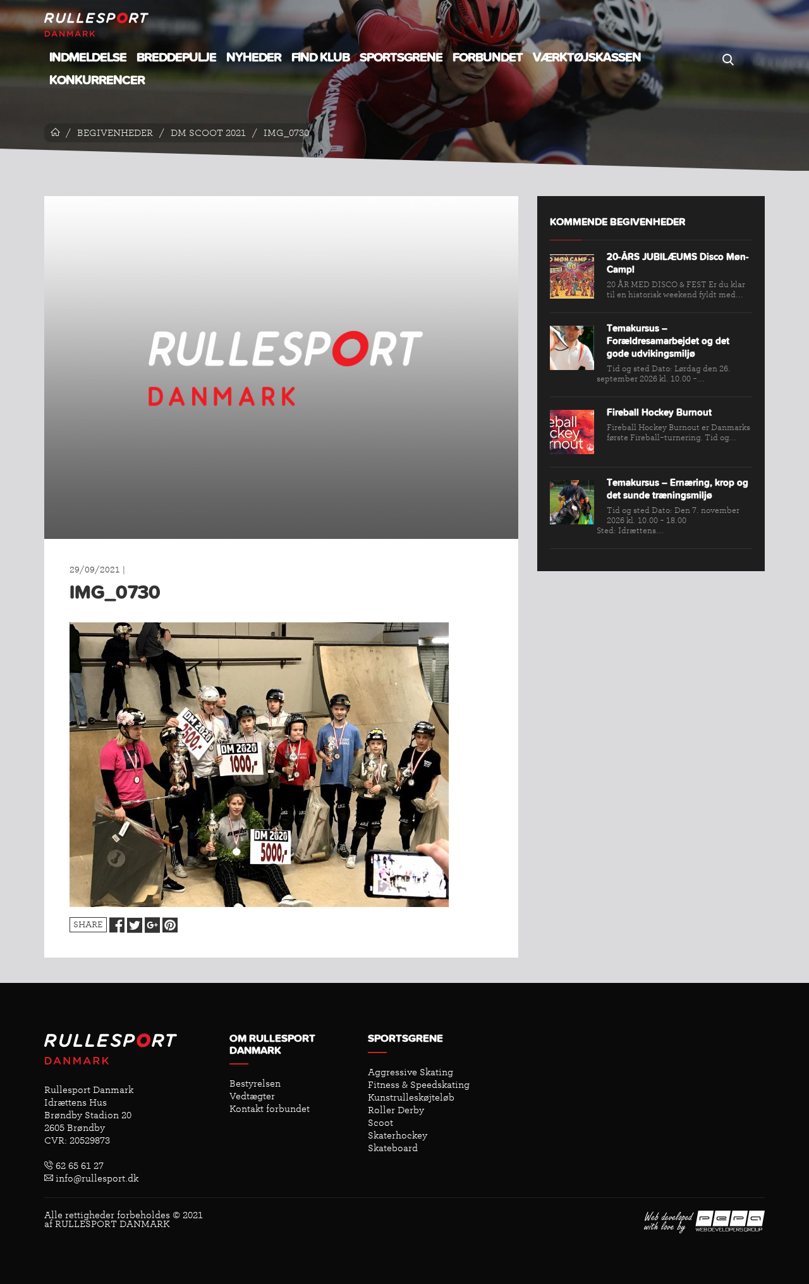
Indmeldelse (87, 57)
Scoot (380, 1123)
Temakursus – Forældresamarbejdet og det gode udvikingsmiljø (668, 341)
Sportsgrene (401, 57)
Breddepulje (176, 57)
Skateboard (393, 1148)
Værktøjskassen (587, 57)
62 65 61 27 (78, 1166)
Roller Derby (396, 1110)
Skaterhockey (397, 1135)
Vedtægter (252, 1096)
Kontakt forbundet (269, 1109)
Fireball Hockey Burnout (659, 412)
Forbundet (488, 57)
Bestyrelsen (255, 1083)
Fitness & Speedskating (419, 1085)
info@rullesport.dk (95, 1178)
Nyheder (253, 57)
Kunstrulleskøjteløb (411, 1097)
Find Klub (320, 57)
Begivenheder (115, 133)
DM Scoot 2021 (208, 133)
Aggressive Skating (410, 1072)
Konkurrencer (97, 80)
